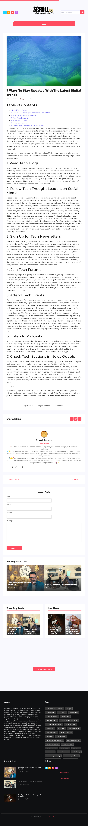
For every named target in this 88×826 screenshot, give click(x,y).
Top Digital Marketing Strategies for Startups (55, 630)
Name (9, 496)
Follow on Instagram (44, 669)
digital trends (28, 405)
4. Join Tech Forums (19, 118)
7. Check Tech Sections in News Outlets (27, 126)
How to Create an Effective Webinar (61, 585)
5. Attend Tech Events (20, 121)
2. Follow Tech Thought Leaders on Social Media (31, 113)
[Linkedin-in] (19, 467)
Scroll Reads (53, 817)
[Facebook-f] (5, 12)
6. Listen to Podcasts (19, 123)
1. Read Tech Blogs (19, 110)
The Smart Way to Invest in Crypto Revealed (23, 584)
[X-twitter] (8, 12)
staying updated (44, 405)
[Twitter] (16, 467)
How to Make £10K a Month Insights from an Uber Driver (72, 630)
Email (9, 505)
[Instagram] (16, 12)
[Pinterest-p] (22, 467)
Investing (29, 99)
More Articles (44, 444)
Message (10, 521)
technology (59, 405)
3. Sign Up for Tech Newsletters (24, 115)
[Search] (82, 12)
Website (9, 512)
